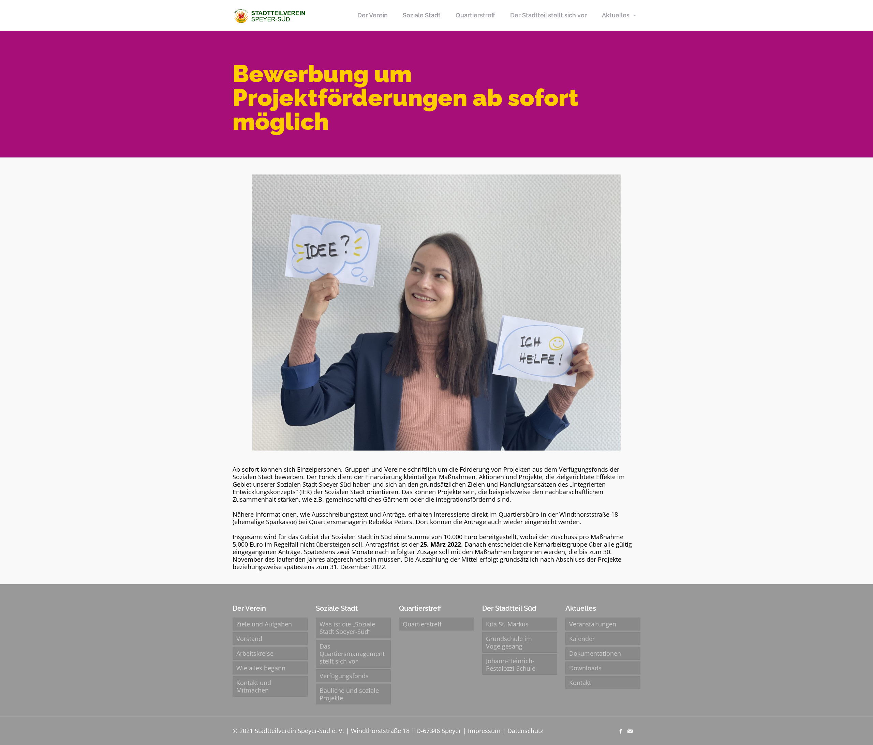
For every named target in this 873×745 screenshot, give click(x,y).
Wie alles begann (260, 668)
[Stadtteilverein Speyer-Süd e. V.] (270, 15)
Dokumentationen (595, 653)
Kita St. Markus (507, 624)
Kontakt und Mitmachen (253, 686)
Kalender (582, 639)
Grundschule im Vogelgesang (509, 642)
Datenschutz (525, 731)
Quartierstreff (422, 624)
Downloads (585, 668)
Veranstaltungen (592, 624)
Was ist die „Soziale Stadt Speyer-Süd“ (347, 628)
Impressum (484, 731)
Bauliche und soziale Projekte (349, 694)
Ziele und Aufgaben (264, 624)
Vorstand (249, 639)
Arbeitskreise (254, 653)
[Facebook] (620, 731)
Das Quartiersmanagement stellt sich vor (352, 653)
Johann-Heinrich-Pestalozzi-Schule (510, 664)
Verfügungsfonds (344, 676)
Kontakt (580, 683)
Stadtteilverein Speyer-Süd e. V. (299, 731)
